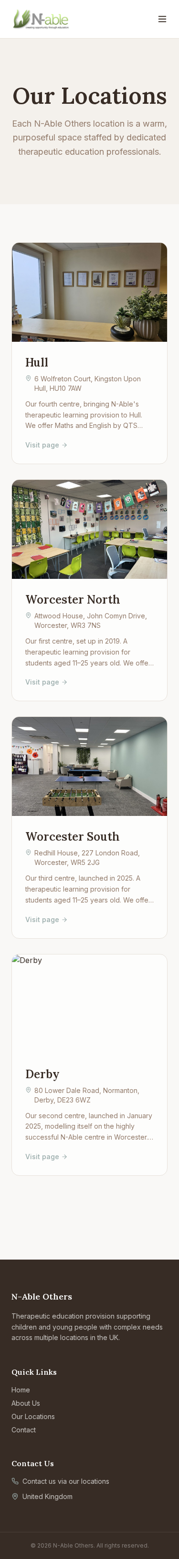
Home (20, 1390)
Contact (23, 1430)
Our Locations (33, 1416)
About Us (25, 1403)
